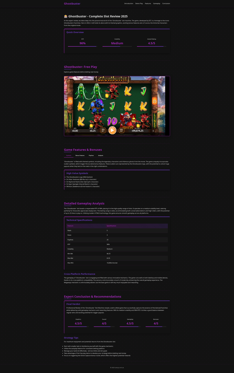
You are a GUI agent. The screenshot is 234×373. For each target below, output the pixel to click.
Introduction (128, 3)
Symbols (68, 155)
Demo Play (139, 3)
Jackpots (100, 155)
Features (148, 3)
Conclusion (166, 3)
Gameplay (156, 3)
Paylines (91, 155)
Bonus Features (80, 155)
